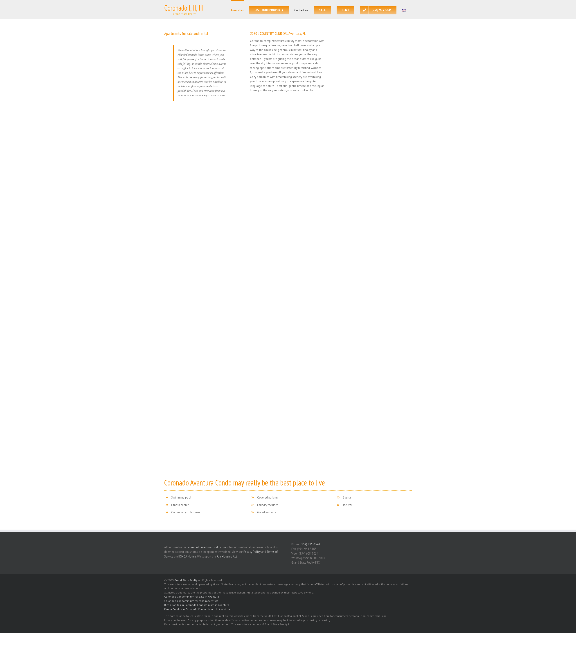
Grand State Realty (185, 580)
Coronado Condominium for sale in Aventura (191, 596)
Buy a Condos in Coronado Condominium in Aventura (196, 605)
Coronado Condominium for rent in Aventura (191, 601)
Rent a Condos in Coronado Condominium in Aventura (197, 609)
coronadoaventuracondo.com (207, 547)
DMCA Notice (187, 556)
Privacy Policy (252, 552)
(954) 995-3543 (310, 544)
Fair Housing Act (227, 556)
